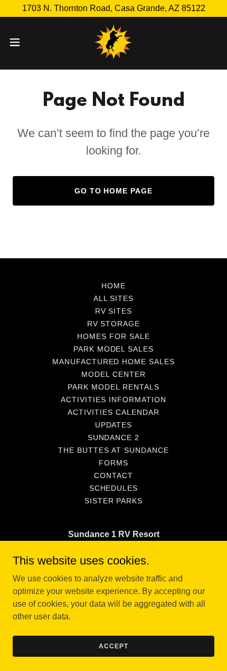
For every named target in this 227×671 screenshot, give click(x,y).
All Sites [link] (113, 298)
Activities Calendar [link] (113, 412)
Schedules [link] (113, 488)
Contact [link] (113, 475)
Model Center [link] (113, 374)
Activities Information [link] (113, 399)
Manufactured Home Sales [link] (113, 361)
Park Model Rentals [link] (113, 387)
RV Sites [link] (114, 311)
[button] (20, 42)
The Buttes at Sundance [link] (113, 450)
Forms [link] (113, 463)
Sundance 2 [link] (114, 437)
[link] (113, 42)
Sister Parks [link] (113, 501)
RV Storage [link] (113, 323)
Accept (113, 645)
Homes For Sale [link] (113, 336)
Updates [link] (114, 425)
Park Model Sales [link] (113, 349)
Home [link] (113, 285)
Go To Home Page (113, 191)
